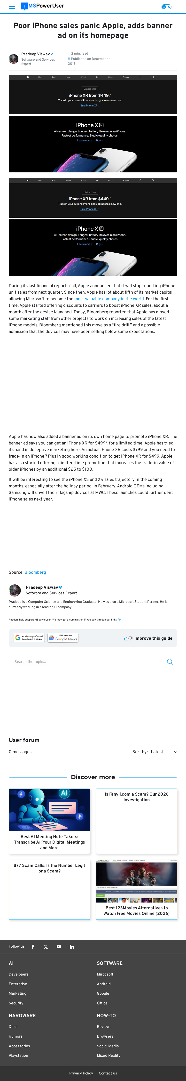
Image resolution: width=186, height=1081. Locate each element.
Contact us (108, 1073)
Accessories (19, 1046)
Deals (13, 1027)
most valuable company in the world (109, 299)
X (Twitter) (46, 947)
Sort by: (140, 752)
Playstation (18, 1055)
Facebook (33, 947)
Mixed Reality (108, 1055)
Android (104, 984)
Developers (19, 974)
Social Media (108, 1046)
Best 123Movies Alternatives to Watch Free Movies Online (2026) (136, 911)
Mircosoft (105, 974)
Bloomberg (35, 572)
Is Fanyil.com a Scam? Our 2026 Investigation (137, 797)
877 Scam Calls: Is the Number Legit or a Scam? (49, 868)
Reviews (104, 1027)
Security (16, 1003)
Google (103, 993)
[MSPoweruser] (42, 6)
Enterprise (18, 984)
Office (102, 1003)
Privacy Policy (81, 1073)
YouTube (59, 947)
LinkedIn (72, 947)
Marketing (17, 993)
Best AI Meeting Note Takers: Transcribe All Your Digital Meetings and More (49, 842)
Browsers (105, 1036)
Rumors (16, 1036)
